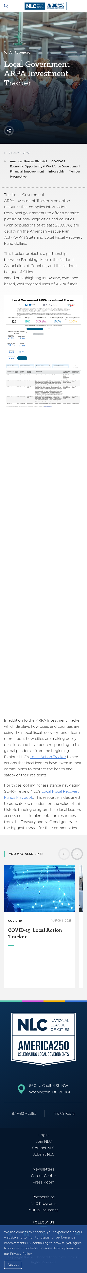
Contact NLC (43, 1148)
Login (43, 1135)
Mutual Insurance (44, 1210)
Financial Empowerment (27, 171)
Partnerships (43, 1197)
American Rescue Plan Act (28, 161)
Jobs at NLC (43, 1154)
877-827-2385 (24, 1113)
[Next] (77, 854)
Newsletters (43, 1169)
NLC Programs (43, 1203)
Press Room (43, 1182)
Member (74, 171)
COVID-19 (58, 161)
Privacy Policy (21, 1254)
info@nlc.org (64, 1113)
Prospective (18, 176)
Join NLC (44, 1141)
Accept (13, 1265)
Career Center (43, 1176)
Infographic (56, 171)
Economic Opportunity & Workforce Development (45, 166)
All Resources (19, 52)
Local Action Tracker (48, 757)
